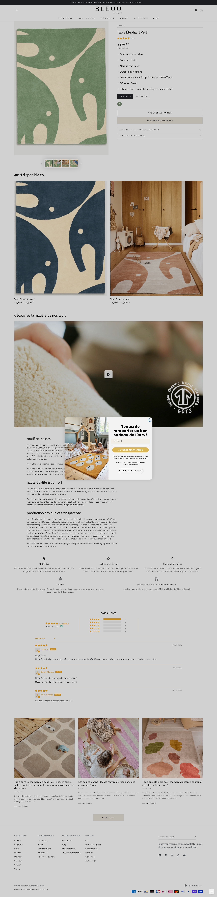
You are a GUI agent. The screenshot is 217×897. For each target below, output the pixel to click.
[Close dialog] (149, 420)
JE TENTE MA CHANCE (130, 449)
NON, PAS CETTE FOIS (130, 471)
